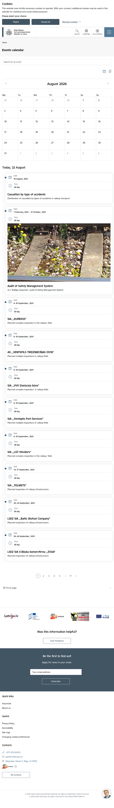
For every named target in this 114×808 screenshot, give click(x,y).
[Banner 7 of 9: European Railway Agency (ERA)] (34, 616)
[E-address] (7, 766)
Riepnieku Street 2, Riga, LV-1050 (21, 761)
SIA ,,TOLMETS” (17, 485)
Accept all (45, 22)
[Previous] (5, 616)
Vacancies (6, 703)
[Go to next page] (76, 576)
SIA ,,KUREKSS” (17, 319)
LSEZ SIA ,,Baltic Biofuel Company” (29, 518)
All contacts (16, 775)
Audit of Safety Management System (30, 286)
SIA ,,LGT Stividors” (19, 452)
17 (70, 576)
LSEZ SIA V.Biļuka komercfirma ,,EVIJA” (31, 551)
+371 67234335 (13, 752)
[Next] (108, 616)
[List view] (110, 71)
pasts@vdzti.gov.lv (14, 756)
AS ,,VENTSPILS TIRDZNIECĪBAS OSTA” (31, 352)
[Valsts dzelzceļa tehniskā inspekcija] (18, 32)
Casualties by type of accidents (26, 194)
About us (6, 708)
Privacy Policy (8, 723)
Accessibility (7, 728)
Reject (16, 22)
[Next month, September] (108, 83)
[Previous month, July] (5, 83)
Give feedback (57, 640)
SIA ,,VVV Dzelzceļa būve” (23, 385)
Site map (6, 732)
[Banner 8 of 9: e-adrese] (57, 616)
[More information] (16, 766)
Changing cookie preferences (16, 737)
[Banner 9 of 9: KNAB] (79, 616)
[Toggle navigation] (109, 32)
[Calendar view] (104, 71)
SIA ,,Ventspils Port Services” (25, 418)
